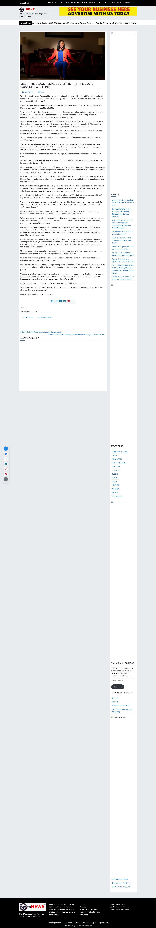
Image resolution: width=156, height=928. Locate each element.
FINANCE (115, 470)
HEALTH (102, 2)
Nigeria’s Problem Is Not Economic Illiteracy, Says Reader (122, 240)
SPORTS (115, 492)
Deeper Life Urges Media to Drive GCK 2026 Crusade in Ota (123, 202)
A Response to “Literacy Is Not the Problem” (122, 232)
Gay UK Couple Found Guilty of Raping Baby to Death (123, 278)
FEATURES (93, 2)
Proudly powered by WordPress (61, 923)
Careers (115, 702)
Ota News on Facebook (121, 883)
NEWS (50, 2)
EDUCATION (82, 2)
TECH (73, 2)
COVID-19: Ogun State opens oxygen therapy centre (41, 332)
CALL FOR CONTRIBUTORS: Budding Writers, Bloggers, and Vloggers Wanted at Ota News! (123, 269)
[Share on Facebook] (52, 301)
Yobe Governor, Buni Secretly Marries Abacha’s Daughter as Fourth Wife (76, 334)
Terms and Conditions (84, 926)
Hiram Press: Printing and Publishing (122, 710)
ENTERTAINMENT (124, 2)
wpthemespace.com (100, 923)
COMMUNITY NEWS (120, 452)
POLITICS (58, 2)
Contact (115, 698)
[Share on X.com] (56, 301)
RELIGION (111, 2)
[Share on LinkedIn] (60, 301)
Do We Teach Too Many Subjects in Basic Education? (123, 254)
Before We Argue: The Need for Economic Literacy (123, 247)
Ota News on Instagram (121, 887)
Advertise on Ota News (121, 705)
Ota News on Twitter (120, 879)
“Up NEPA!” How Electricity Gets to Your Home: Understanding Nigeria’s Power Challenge (123, 224)
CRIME (66, 2)
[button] (73, 301)
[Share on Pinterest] (68, 301)
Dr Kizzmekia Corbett (44, 317)
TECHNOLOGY (118, 496)
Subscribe (118, 687)
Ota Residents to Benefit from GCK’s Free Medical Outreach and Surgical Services (121, 213)
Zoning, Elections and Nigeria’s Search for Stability (123, 260)
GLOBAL (25, 317)
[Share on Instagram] (64, 301)
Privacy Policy (70, 926)
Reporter (41, 92)
